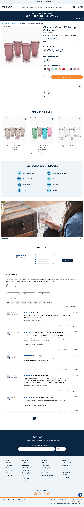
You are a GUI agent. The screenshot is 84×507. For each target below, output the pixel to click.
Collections (38, 7)
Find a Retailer (66, 462)
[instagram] (40, 494)
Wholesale (65, 474)
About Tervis (66, 465)
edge (44, 302)
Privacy (53, 499)
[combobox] (29, 293)
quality (17, 302)
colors (12, 302)
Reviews (5, 238)
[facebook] (44, 494)
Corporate (65, 477)
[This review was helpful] (73, 349)
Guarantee (25, 465)
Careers (64, 468)
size (8, 302)
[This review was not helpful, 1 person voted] (76, 349)
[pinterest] (49, 494)
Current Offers (26, 478)
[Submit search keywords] (74, 7)
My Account (44, 462)
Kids (52, 7)
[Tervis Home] (7, 7)
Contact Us (25, 462)
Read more (50, 340)
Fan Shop (47, 7)
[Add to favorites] (25, 118)
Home (3, 23)
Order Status (45, 470)
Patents (69, 499)
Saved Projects (46, 468)
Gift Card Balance (46, 473)
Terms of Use (61, 499)
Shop (24, 7)
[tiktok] (35, 494)
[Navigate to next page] (53, 418)
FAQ (23, 475)
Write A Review (67, 260)
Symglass (30, 7)
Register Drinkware (47, 475)
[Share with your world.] (79, 86)
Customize (59, 7)
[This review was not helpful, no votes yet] (76, 326)
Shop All (8, 462)
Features (47, 101)
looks (35, 302)
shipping (30, 302)
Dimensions (48, 97)
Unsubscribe (26, 481)
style (40, 302)
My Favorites (45, 465)
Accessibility (77, 499)
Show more (50, 302)
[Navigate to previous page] (30, 418)
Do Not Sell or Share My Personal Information (66, 503)
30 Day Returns (27, 468)
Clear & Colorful (16, 23)
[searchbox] (12, 294)
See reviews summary (69, 35)
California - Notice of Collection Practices (42, 445)
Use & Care (25, 470)
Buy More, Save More (42, 15)
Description (48, 93)
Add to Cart (67, 77)
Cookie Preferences (75, 501)
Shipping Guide (27, 473)
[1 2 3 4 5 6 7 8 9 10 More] (46, 77)
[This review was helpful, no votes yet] (73, 326)
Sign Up (60, 449)
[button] (60, 2)
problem (24, 302)
